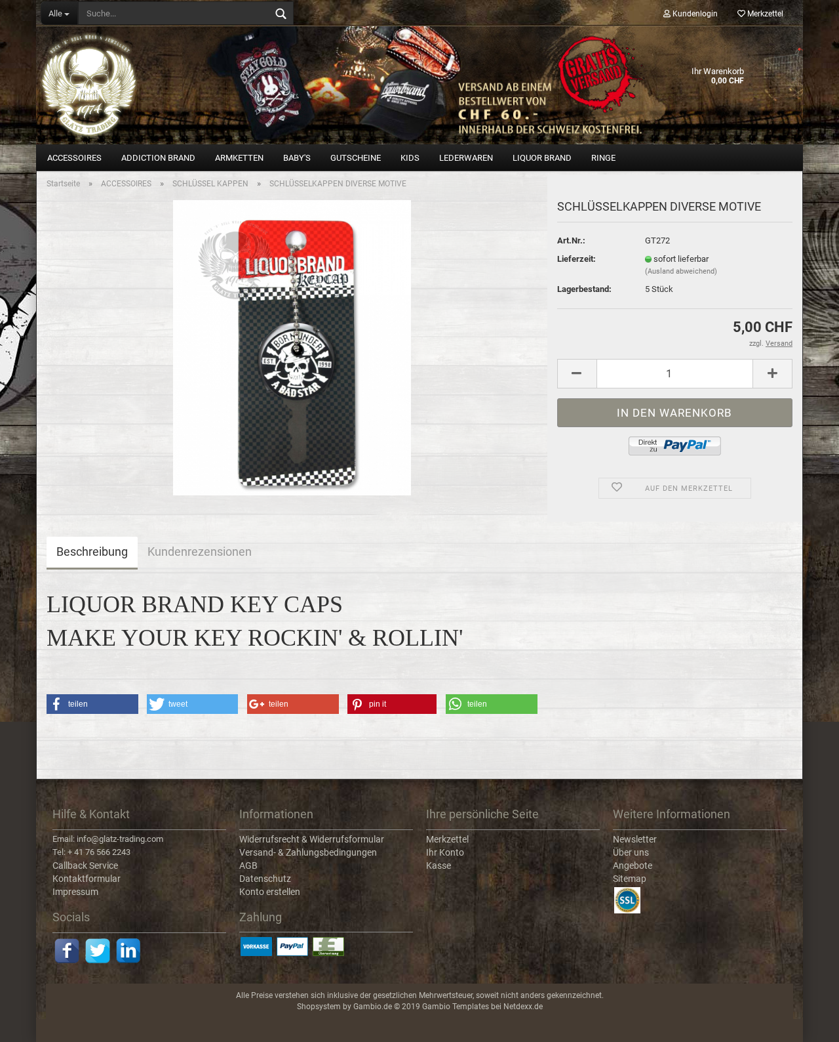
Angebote (632, 865)
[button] (92, 704)
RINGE (603, 158)
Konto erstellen (269, 891)
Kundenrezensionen (199, 551)
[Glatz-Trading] (419, 85)
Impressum (75, 891)
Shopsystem (319, 1006)
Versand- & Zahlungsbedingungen (308, 852)
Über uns (631, 852)
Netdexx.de (523, 1006)
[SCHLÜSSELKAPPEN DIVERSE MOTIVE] (291, 347)
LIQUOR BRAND (542, 158)
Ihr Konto (445, 852)
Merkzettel (764, 13)
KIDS (410, 158)
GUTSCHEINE (355, 158)
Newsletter (635, 839)
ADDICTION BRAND (158, 158)
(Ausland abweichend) (681, 271)
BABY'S (297, 158)
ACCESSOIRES (74, 158)
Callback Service (85, 865)
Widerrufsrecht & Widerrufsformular (311, 839)
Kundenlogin (694, 13)
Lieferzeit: (576, 259)
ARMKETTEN (239, 158)
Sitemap (629, 878)
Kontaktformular (86, 878)
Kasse (438, 865)
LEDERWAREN (466, 158)
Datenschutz (265, 878)
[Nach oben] (803, 1022)
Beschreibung (92, 551)
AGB (248, 865)
